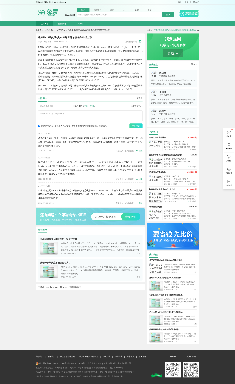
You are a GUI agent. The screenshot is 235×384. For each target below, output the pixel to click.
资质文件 (91, 363)
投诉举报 (142, 356)
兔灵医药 (40, 30)
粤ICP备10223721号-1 (77, 363)
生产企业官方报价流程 (88, 356)
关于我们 (40, 356)
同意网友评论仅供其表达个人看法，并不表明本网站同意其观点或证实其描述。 (74, 126)
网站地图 (196, 2)
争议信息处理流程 (67, 356)
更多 (139, 98)
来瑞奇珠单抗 (75, 287)
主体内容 (44, 23)
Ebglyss (63, 287)
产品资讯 (61, 30)
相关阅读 (79, 23)
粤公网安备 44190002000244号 (52, 363)
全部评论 (62, 23)
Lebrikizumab (52, 287)
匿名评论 (78, 106)
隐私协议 (106, 356)
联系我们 (51, 356)
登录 (179, 2)
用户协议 (118, 356)
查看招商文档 (117, 376)
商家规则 (130, 356)
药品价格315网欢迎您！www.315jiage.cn (51, 2)
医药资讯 (50, 30)
